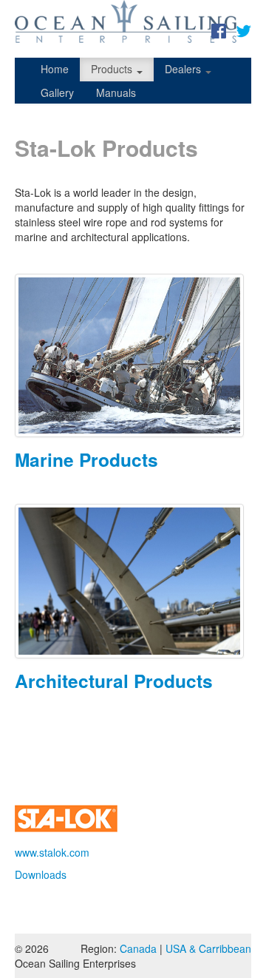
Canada (138, 948)
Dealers (184, 68)
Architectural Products (114, 680)
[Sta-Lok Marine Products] (133, 355)
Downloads (40, 874)
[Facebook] (218, 29)
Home (55, 68)
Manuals (116, 92)
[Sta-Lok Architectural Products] (133, 581)
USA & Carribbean (208, 948)
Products (113, 68)
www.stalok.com (52, 852)
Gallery (57, 92)
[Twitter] (243, 29)
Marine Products (86, 459)
